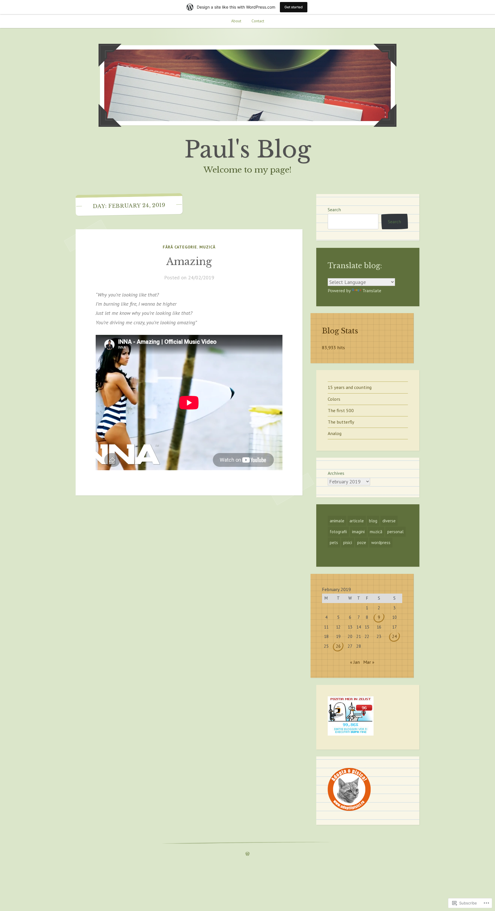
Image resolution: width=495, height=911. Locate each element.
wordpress (380, 542)
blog (373, 520)
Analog (334, 433)
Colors (334, 399)
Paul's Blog (247, 149)
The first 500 (341, 410)
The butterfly (341, 422)
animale (337, 520)
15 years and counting (350, 387)
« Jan (355, 662)
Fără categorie (180, 247)
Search (334, 209)
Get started (293, 7)
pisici (347, 542)
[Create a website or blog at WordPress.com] (247, 854)
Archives (336, 473)
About (236, 20)
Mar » (368, 662)
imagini (358, 531)
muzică (207, 247)
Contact (258, 20)
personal (395, 531)
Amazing (189, 261)
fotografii (338, 531)
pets (334, 542)
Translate (371, 290)
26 (338, 646)
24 (394, 636)
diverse (389, 520)
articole (356, 520)
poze (361, 542)
